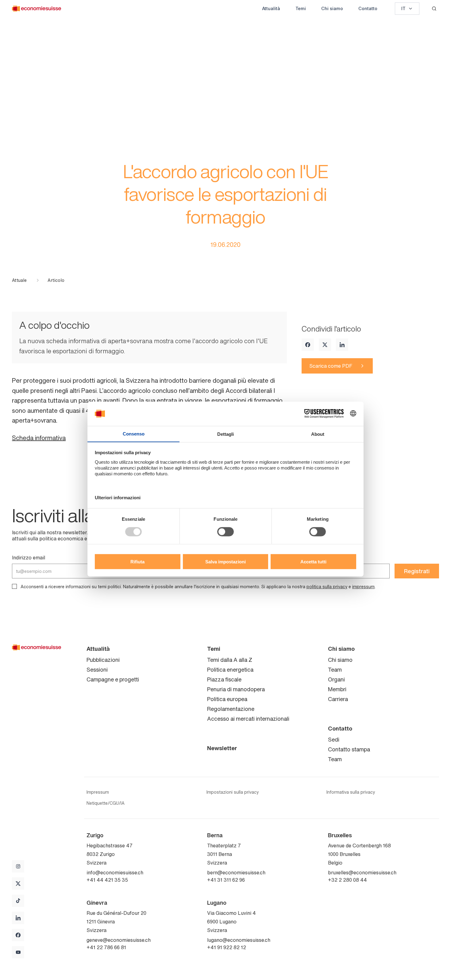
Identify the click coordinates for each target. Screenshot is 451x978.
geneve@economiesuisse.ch (119, 940)
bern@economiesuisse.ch (236, 872)
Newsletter (222, 748)
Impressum (98, 792)
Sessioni (97, 669)
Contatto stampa (349, 749)
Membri (337, 689)
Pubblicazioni (103, 660)
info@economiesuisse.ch (115, 872)
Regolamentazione (230, 709)
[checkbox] (14, 586)
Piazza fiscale (224, 679)
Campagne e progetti (113, 679)
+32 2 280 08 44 (347, 880)
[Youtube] (18, 952)
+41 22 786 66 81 (106, 947)
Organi (336, 679)
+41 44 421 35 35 (107, 880)
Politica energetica (230, 669)
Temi (300, 8)
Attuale (19, 280)
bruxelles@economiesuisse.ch (362, 872)
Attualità (271, 8)
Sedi (333, 739)
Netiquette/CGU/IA (106, 803)
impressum (363, 586)
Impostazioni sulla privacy (232, 792)
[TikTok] (18, 901)
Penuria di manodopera (236, 689)
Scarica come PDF (330, 366)
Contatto (367, 8)
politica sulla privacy (326, 586)
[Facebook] (308, 345)
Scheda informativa (39, 437)
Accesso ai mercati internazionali (248, 719)
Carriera (338, 699)
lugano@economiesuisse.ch (238, 940)
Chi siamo (332, 8)
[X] (325, 345)
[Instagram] (18, 866)
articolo (56, 280)
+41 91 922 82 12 (226, 947)
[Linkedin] (342, 345)
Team (335, 669)
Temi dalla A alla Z (229, 660)
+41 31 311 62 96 (226, 880)
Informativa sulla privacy (350, 792)
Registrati (417, 571)
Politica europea (227, 699)
